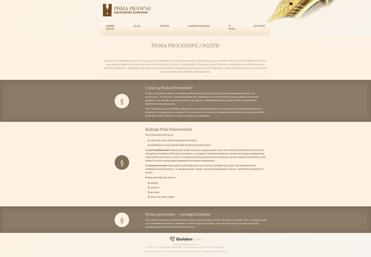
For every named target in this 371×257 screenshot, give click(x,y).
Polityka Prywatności (190, 244)
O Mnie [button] (232, 27)
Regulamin (177, 244)
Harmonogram (199, 25)
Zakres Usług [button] (110, 27)
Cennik (164, 25)
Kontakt (259, 25)
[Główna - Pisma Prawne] (128, 10)
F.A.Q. (137, 25)
